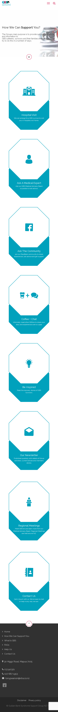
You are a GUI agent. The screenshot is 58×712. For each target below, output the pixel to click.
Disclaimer (21, 700)
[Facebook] (4, 685)
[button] (29, 623)
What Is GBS (10, 640)
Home (7, 631)
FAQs (6, 645)
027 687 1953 (11, 674)
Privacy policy (35, 700)
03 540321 (9, 669)
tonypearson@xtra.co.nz (17, 678)
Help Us (8, 649)
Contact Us (9, 654)
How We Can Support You (16, 636)
